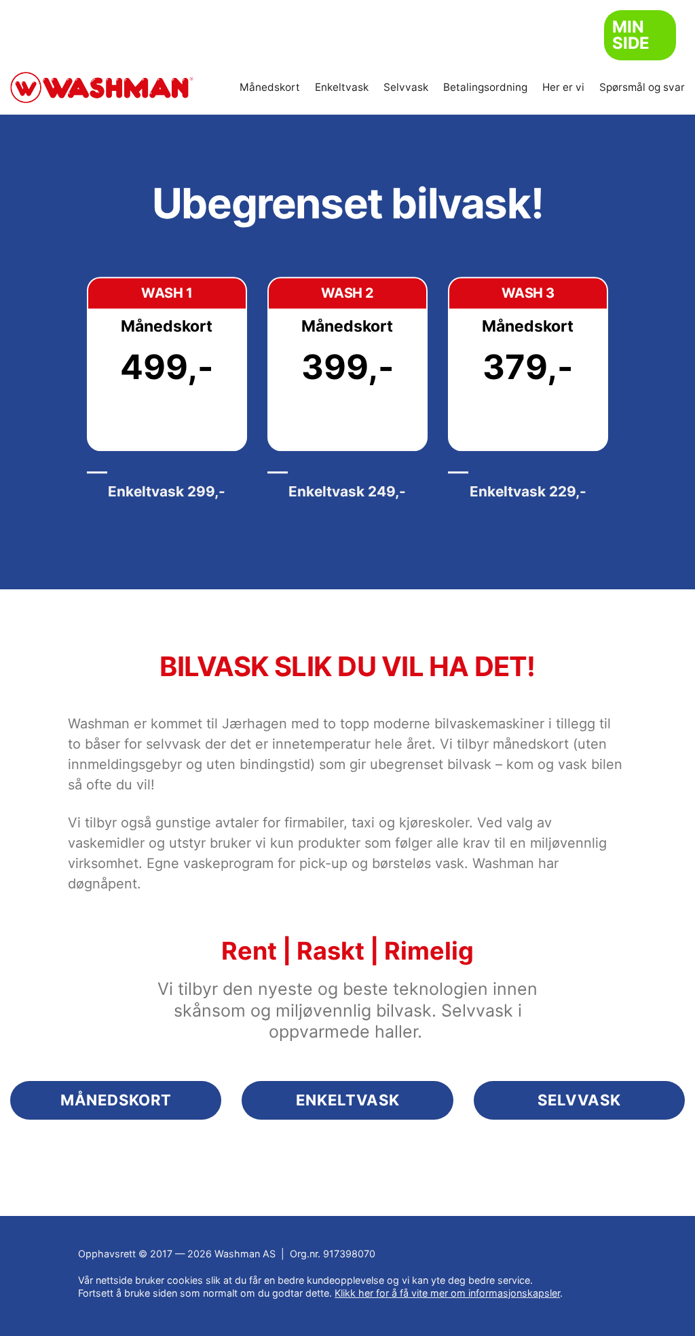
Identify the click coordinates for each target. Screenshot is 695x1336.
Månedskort (270, 87)
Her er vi (563, 87)
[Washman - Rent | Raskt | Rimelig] (101, 87)
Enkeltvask (342, 87)
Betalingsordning (485, 87)
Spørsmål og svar (642, 87)
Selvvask (405, 87)
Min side (631, 35)
